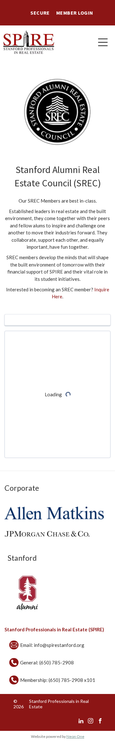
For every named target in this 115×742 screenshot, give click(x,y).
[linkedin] (81, 721)
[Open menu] (103, 42)
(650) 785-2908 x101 (72, 680)
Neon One (75, 736)
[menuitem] (40, 13)
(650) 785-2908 (56, 662)
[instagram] (91, 721)
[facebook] (100, 721)
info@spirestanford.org (59, 645)
